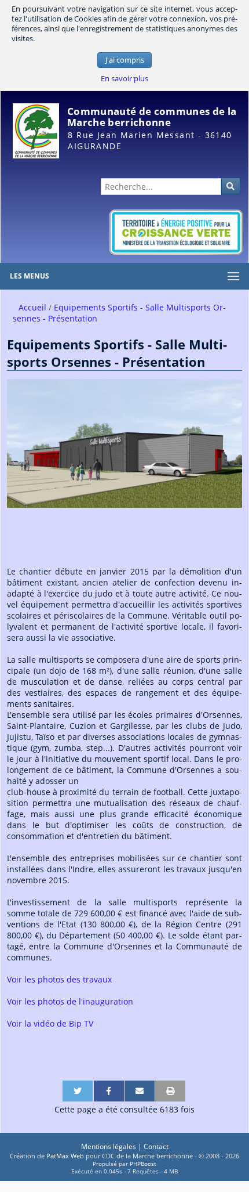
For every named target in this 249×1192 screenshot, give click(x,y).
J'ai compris (124, 60)
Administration (219, 163)
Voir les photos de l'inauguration (70, 1001)
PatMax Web (65, 1155)
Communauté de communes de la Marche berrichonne (151, 116)
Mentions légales (108, 1146)
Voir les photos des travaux (59, 979)
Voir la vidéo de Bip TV (50, 1023)
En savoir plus (124, 79)
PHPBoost (143, 1164)
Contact (156, 1146)
